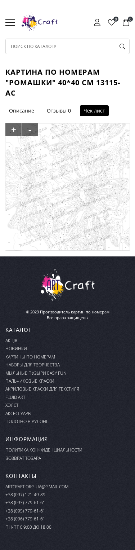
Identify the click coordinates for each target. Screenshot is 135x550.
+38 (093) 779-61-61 (25, 503)
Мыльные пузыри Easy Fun (36, 373)
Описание (21, 110)
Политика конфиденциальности (43, 450)
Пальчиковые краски (29, 381)
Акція (11, 341)
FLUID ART (15, 397)
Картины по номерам (30, 357)
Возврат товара (23, 458)
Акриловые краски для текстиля (42, 389)
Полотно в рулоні (26, 421)
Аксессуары (18, 413)
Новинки (16, 349)
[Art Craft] (40, 22)
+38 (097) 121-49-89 (25, 495)
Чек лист (94, 110)
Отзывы (57, 110)
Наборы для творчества (32, 365)
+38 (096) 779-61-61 (25, 519)
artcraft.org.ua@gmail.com (36, 487)
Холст (11, 405)
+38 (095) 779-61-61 (25, 511)
